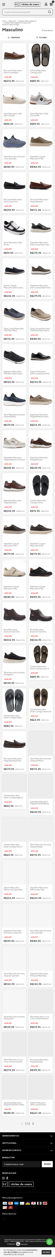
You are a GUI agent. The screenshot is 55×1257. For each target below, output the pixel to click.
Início (4, 21)
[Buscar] (49, 12)
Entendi (46, 1252)
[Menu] (4, 4)
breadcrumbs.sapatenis (28, 21)
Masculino (12, 21)
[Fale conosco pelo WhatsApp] (49, 1241)
